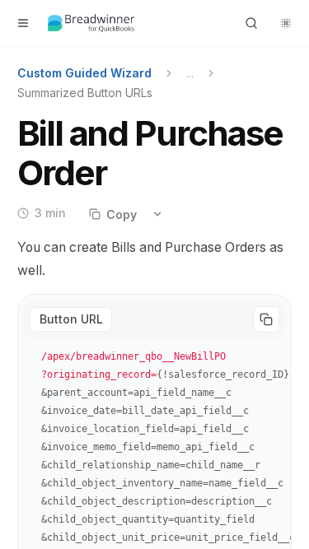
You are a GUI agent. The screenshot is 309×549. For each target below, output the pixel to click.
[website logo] (91, 23)
